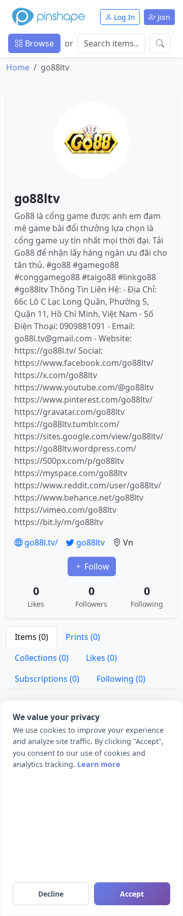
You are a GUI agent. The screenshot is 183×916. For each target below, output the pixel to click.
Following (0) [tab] (121, 678)
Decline (51, 894)
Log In (123, 17)
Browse (38, 43)
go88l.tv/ (40, 542)
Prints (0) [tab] (83, 636)
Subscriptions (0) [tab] (47, 678)
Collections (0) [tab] (42, 657)
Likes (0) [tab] (101, 657)
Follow (95, 566)
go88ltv (89, 542)
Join (163, 17)
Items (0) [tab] (31, 636)
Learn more (98, 764)
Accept (132, 894)
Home (17, 67)
